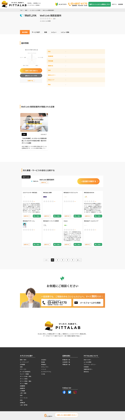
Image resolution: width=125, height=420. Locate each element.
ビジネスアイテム (46, 371)
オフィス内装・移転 (25, 376)
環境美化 (43, 364)
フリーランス (23, 398)
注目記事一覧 (66, 362)
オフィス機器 (23, 383)
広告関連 (22, 364)
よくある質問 (87, 362)
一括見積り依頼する (88, 181)
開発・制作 (23, 360)
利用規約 (86, 367)
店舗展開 (22, 386)
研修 (26, 10)
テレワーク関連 (24, 374)
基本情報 (25, 32)
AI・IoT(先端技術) (25, 371)
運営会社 (86, 371)
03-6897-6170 (79, 4)
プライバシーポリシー (90, 364)
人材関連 (22, 391)
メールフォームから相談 (90, 302)
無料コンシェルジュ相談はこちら (99, 4)
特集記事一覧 (66, 364)
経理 (21, 400)
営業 (21, 367)
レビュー (54, 32)
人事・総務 (23, 393)
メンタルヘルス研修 (35, 10)
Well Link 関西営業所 (48, 10)
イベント (43, 369)
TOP (21, 10)
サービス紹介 (36, 32)
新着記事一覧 (66, 360)
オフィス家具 (23, 379)
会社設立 (43, 360)
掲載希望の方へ (88, 369)
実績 (45, 32)
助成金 (43, 362)
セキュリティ (45, 367)
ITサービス (23, 369)
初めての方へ (87, 360)
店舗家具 (22, 388)
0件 (54, 18)
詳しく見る (36, 216)
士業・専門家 (23, 405)
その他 (43, 374)
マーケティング (24, 362)
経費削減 (22, 402)
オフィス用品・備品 (25, 381)
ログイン (114, 4)
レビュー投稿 (65, 32)
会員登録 (120, 4)
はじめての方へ (63, 4)
